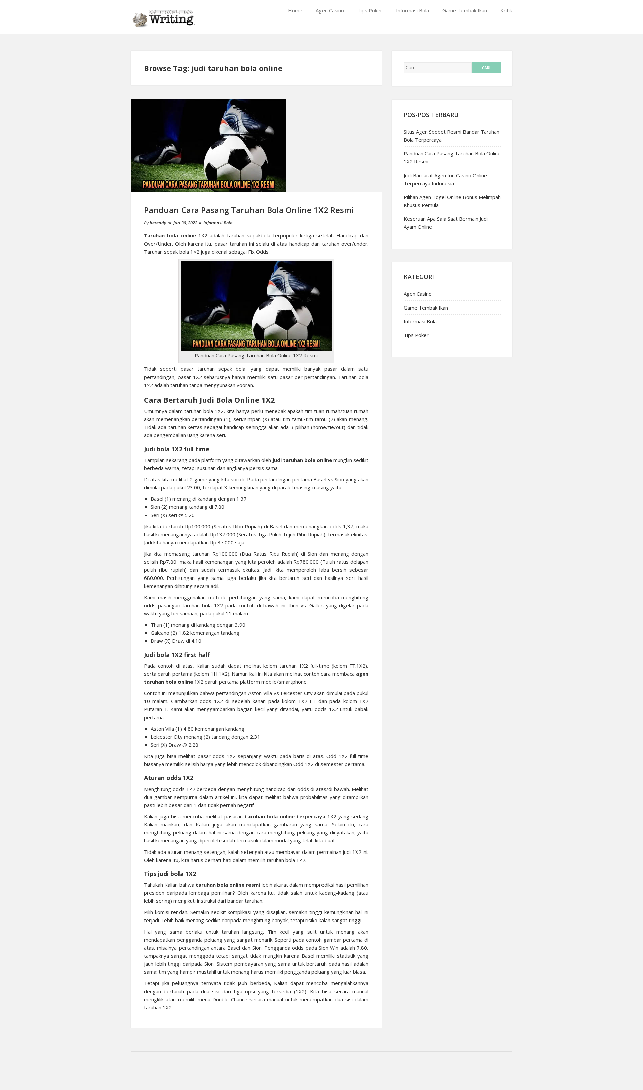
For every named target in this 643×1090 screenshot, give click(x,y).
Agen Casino (330, 10)
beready (158, 223)
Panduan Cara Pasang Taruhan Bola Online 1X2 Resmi (249, 209)
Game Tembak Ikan (464, 10)
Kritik (506, 10)
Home (295, 10)
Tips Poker (369, 10)
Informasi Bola (412, 10)
